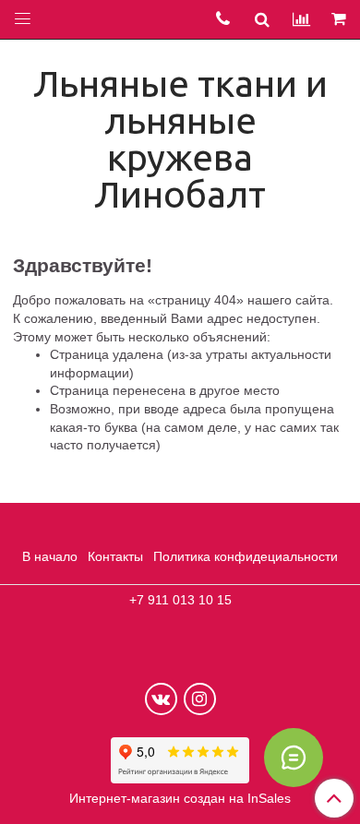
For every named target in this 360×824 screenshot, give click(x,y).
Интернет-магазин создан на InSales (180, 798)
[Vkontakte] (161, 699)
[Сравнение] (301, 19)
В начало (50, 556)
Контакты (115, 556)
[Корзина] (340, 20)
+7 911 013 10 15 (180, 599)
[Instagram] (200, 699)
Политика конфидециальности (245, 556)
